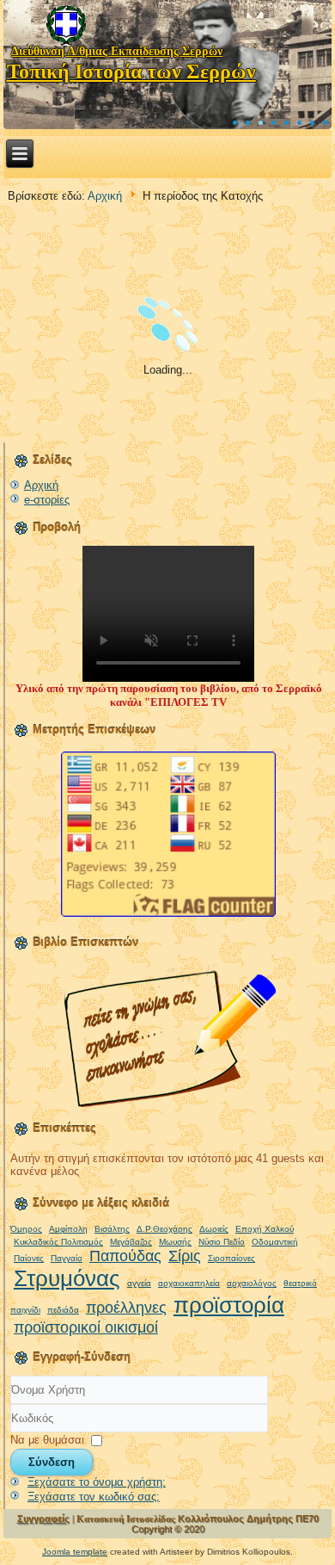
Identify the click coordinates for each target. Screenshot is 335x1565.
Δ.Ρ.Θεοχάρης (164, 1229)
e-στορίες (47, 499)
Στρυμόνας (67, 1278)
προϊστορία (229, 1305)
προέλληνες (126, 1307)
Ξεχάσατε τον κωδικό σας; (93, 1496)
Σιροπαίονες (231, 1258)
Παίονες (29, 1258)
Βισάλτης (112, 1229)
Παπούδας (125, 1256)
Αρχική (105, 195)
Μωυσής (175, 1241)
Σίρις (184, 1256)
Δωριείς (213, 1229)
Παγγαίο (66, 1258)
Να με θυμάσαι (47, 1439)
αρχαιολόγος (252, 1283)
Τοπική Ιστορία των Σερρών (131, 71)
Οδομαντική (275, 1241)
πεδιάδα (63, 1309)
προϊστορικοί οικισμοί (86, 1327)
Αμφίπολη (68, 1229)
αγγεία (139, 1283)
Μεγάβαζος (131, 1241)
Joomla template (74, 1551)
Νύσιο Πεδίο (221, 1241)
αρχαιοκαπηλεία (189, 1283)
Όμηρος (26, 1229)
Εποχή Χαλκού (264, 1229)
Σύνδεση (51, 1462)
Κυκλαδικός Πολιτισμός (58, 1241)
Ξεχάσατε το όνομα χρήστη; (96, 1481)
